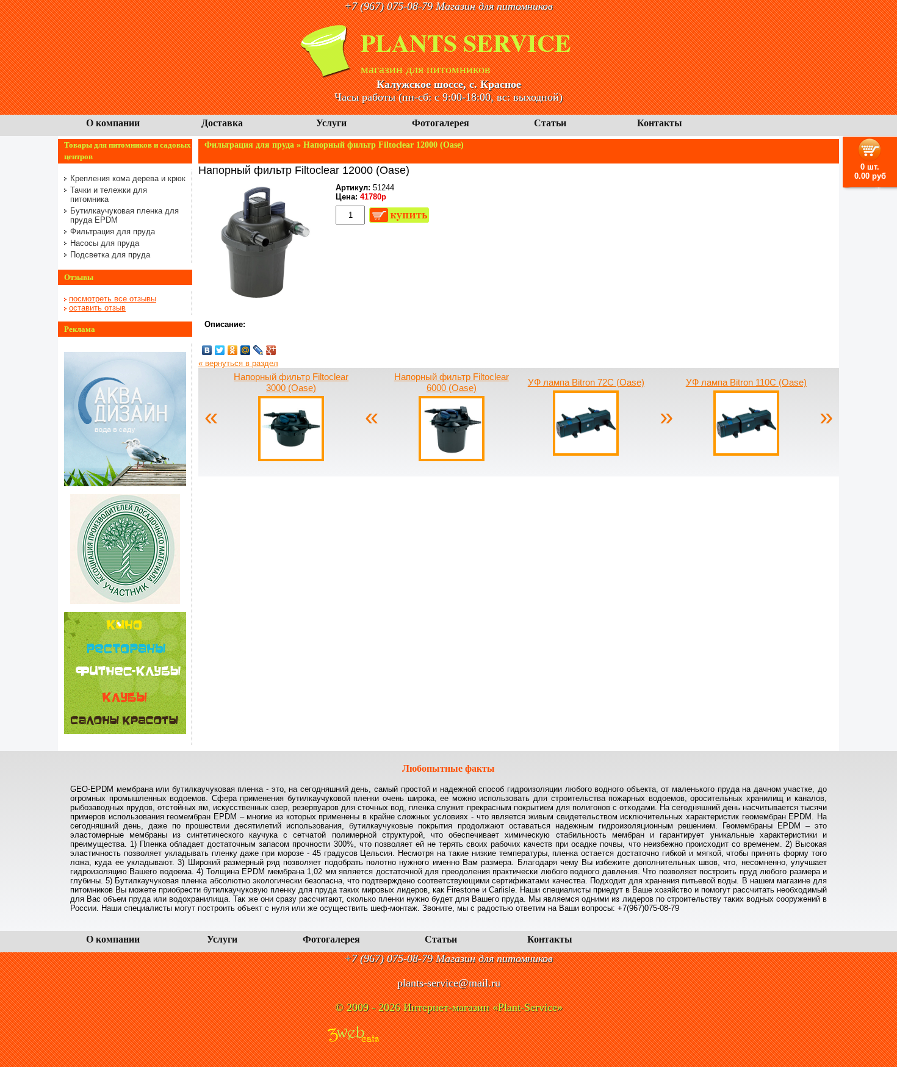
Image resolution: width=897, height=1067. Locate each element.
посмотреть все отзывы (112, 298)
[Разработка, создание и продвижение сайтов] (353, 1035)
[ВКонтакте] (207, 350)
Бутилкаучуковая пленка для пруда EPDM (124, 215)
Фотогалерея (440, 123)
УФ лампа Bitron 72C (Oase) (586, 382)
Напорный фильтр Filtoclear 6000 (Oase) (451, 382)
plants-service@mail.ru (448, 983)
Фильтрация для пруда (112, 231)
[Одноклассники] (232, 350)
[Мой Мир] (245, 350)
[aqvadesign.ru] (125, 483)
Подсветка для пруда (110, 254)
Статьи (550, 123)
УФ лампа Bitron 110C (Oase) (746, 382)
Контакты (659, 123)
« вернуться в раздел (238, 363)
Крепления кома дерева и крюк (128, 178)
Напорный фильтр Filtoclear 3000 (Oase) (291, 382)
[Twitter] (220, 350)
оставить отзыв (97, 307)
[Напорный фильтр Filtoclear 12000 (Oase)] (259, 302)
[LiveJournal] (258, 350)
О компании (113, 123)
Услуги (331, 123)
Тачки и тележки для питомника (108, 194)
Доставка (222, 123)
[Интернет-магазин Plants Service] (326, 75)
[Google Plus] (271, 350)
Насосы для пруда (104, 243)
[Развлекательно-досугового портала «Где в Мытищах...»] (125, 731)
